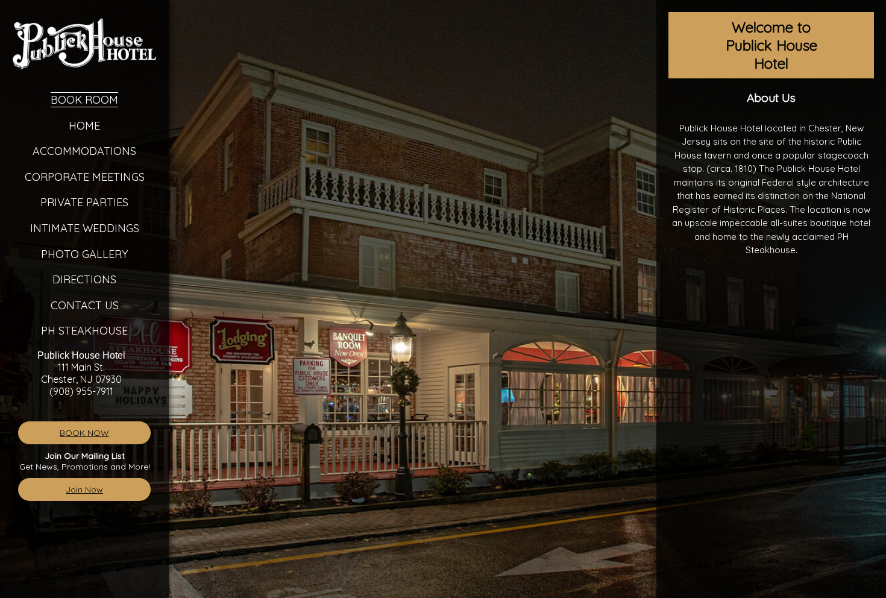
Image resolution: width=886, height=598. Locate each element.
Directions (84, 279)
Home (84, 126)
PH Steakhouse (84, 331)
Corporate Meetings (85, 177)
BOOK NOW (84, 432)
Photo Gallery (84, 254)
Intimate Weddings (84, 228)
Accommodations (84, 151)
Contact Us (85, 305)
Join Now (84, 489)
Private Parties (84, 202)
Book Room (84, 100)
